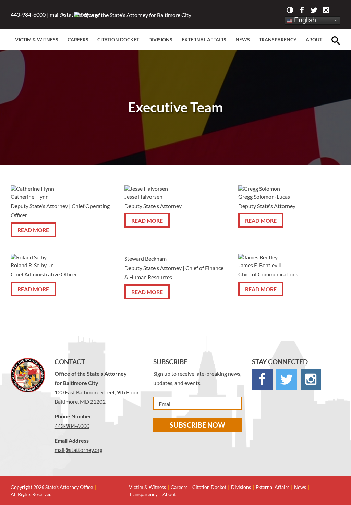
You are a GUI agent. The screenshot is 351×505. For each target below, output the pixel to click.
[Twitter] (313, 11)
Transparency (277, 39)
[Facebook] (301, 11)
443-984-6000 (28, 14)
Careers (78, 39)
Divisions (160, 39)
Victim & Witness (36, 39)
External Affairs (204, 39)
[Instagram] (325, 11)
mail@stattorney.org (78, 449)
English (304, 20)
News (242, 39)
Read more (33, 229)
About (314, 39)
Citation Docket (118, 39)
